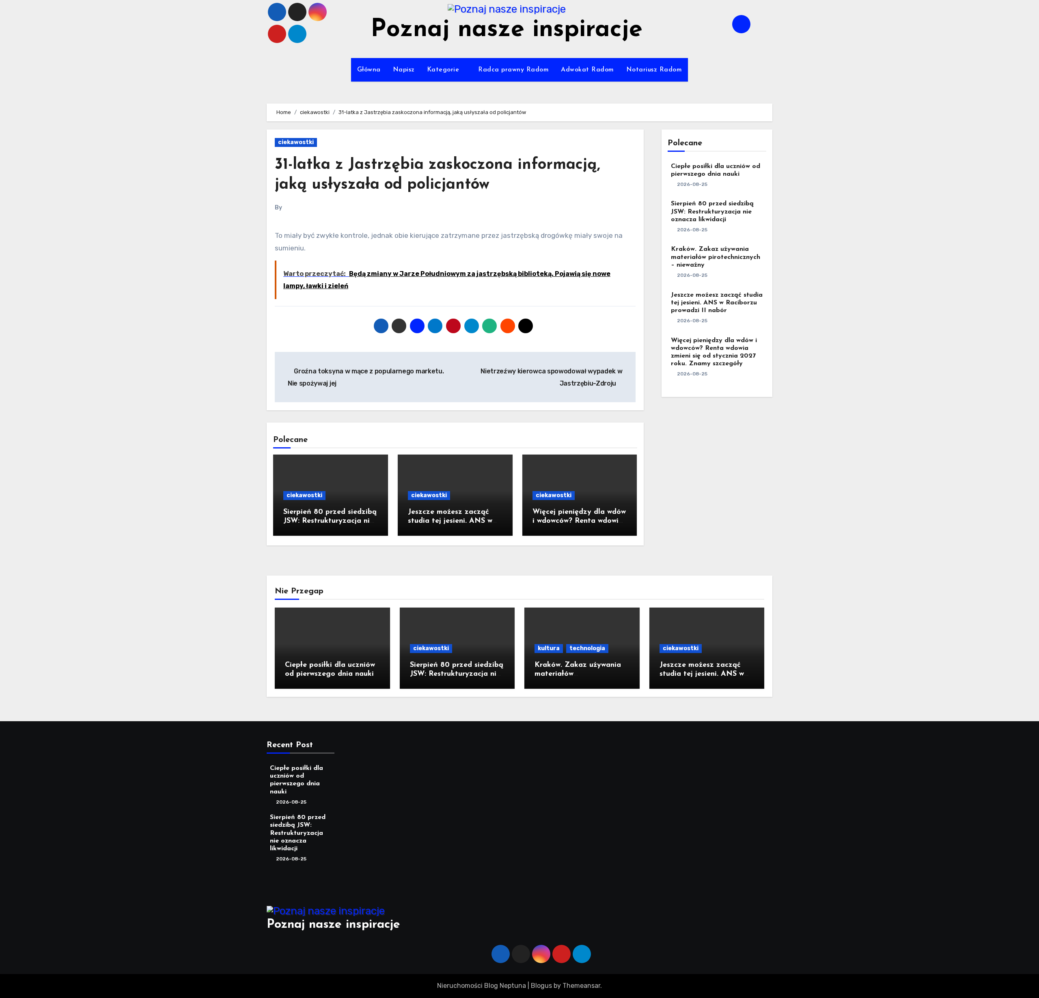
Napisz (404, 70)
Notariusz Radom (654, 70)
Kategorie (444, 70)
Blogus (541, 985)
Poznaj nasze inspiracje (506, 30)
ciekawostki (296, 142)
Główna (369, 70)
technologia (587, 648)
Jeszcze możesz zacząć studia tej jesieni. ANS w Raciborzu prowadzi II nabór (717, 303)
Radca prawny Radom (513, 70)
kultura (549, 648)
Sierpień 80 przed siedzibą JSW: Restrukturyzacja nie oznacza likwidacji (330, 521)
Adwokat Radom (587, 70)
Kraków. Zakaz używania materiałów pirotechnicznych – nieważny (715, 257)
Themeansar (581, 985)
